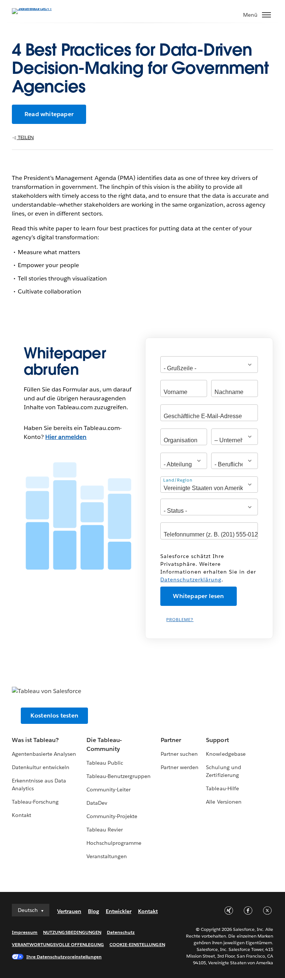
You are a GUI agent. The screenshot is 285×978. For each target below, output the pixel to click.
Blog (93, 911)
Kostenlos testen (54, 715)
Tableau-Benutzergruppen (118, 776)
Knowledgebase (225, 754)
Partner (171, 740)
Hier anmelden (65, 437)
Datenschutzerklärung (191, 579)
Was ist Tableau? (35, 740)
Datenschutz (121, 932)
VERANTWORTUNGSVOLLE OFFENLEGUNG (58, 944)
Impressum (24, 932)
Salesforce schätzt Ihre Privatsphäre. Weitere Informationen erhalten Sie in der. (208, 568)
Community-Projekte (111, 816)
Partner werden (180, 767)
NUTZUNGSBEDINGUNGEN (72, 932)
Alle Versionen (223, 801)
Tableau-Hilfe (222, 788)
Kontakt (21, 815)
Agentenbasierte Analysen (44, 754)
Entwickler (118, 911)
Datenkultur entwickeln (40, 767)
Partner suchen (179, 754)
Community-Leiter (108, 789)
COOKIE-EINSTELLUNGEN (137, 944)
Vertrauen (69, 911)
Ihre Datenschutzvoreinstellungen (64, 957)
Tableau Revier (104, 829)
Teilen (25, 137)
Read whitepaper (48, 114)
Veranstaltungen (106, 856)
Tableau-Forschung (35, 801)
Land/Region (178, 480)
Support (217, 740)
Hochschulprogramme (113, 843)
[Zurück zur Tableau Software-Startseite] (38, 8)
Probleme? (179, 620)
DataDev (96, 803)
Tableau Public (104, 762)
